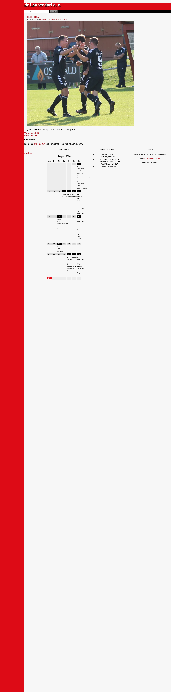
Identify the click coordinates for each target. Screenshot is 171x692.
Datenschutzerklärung (24, 153)
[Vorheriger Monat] (49, 156)
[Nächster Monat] (79, 156)
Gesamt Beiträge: (107, 166)
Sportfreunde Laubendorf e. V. (32, 5)
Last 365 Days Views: (107, 162)
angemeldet (39, 144)
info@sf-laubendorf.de (151, 158)
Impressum (24, 150)
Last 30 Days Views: (107, 159)
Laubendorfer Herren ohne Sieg (57, 19)
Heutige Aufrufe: (108, 154)
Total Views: (105, 164)
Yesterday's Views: (107, 157)
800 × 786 (43, 19)
